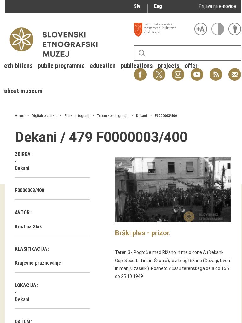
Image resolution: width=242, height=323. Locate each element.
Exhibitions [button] (18, 65)
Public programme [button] (61, 65)
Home (19, 116)
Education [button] (103, 65)
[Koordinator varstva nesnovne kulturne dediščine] (162, 30)
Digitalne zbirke (44, 116)
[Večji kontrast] (217, 29)
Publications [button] (137, 65)
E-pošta (234, 71)
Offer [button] (191, 65)
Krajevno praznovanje (38, 263)
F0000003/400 (166, 116)
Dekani (141, 116)
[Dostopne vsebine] (234, 29)
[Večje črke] (200, 29)
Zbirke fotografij (76, 116)
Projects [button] (169, 65)
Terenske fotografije (112, 116)
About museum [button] (23, 91)
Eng (158, 6)
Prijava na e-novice (217, 6)
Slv (137, 6)
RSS (214, 71)
